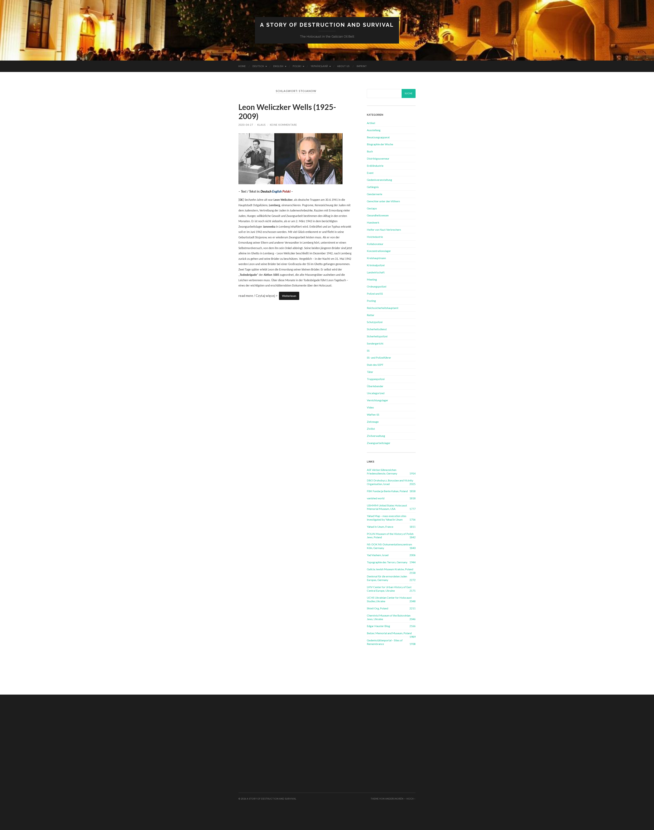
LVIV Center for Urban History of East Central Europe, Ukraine (389, 588)
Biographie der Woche (380, 144)
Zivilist (371, 428)
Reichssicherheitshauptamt (382, 307)
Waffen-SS (373, 414)
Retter (370, 315)
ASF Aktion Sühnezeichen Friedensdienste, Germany (382, 471)
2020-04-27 (245, 124)
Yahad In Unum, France (380, 526)
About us (343, 66)
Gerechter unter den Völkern (383, 201)
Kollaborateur (375, 243)
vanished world (375, 498)
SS (368, 350)
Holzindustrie (375, 236)
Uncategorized (375, 393)
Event (370, 172)
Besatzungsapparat (378, 137)
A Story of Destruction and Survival (327, 25)
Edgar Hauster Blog (378, 626)
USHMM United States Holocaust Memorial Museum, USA (387, 507)
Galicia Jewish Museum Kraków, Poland (390, 569)
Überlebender (375, 386)
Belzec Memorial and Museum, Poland (389, 633)
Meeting (372, 279)
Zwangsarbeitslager (378, 443)
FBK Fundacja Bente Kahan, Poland (387, 491)
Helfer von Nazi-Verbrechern (384, 229)
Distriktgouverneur (378, 158)
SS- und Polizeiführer (379, 357)
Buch (370, 151)
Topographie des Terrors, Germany (387, 562)
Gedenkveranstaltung (379, 179)
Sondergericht (375, 343)
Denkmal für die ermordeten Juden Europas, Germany (387, 578)
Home (242, 66)
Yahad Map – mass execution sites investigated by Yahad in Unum (386, 517)
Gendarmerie (374, 194)
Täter (370, 371)
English (278, 66)
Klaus (261, 124)
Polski (297, 66)
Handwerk (373, 222)
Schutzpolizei (375, 322)
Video (370, 407)
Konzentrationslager (379, 250)
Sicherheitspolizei (377, 336)
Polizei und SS (375, 293)
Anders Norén (394, 798)
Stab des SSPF (375, 364)
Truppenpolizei (376, 379)
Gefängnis (373, 186)
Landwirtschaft (376, 272)
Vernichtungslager (377, 400)
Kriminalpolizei (376, 265)
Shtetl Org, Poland (377, 608)
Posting (371, 300)
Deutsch (258, 66)
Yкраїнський (319, 66)
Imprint (361, 66)
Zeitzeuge (373, 421)
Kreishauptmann (376, 258)
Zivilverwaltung (376, 435)
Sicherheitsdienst (377, 329)
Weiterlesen (289, 295)
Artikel (371, 123)
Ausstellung (373, 130)
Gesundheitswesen (378, 215)
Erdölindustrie (375, 165)
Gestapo (372, 208)
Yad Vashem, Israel (377, 555)
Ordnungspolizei (376, 286)
